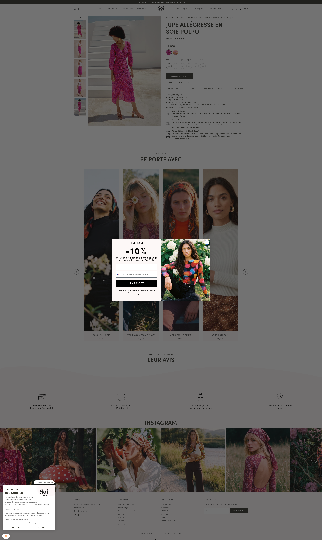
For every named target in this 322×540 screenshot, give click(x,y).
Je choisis (16, 527)
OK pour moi (42, 527)
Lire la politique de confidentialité (16, 519)
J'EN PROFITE (136, 283)
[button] (6, 536)
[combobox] (120, 274)
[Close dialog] (207, 242)
